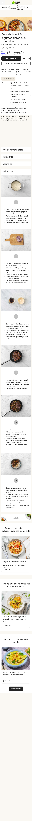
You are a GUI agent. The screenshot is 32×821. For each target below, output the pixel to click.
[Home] (2, 8)
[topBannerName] (16, 13)
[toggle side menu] (2, 2)
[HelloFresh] (16, 2)
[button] (16, 156)
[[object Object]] (24, 58)
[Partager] (29, 58)
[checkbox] (2, 48)
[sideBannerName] (16, 134)
